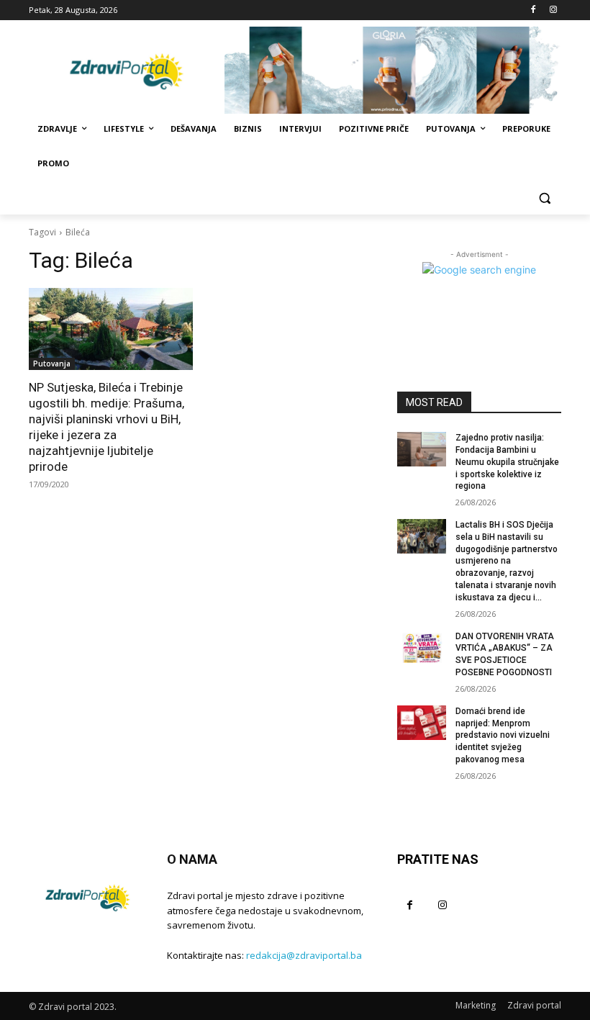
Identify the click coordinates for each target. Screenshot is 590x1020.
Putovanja (52, 363)
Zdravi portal (534, 1005)
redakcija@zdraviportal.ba (304, 955)
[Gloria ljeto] (392, 70)
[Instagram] (553, 10)
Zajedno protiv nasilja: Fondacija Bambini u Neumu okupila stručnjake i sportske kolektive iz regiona (507, 462)
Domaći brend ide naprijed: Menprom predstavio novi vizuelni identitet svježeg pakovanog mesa (502, 735)
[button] (544, 198)
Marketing (475, 1005)
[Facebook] (533, 10)
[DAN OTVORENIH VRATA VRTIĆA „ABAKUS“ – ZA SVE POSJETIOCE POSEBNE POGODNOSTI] (421, 648)
